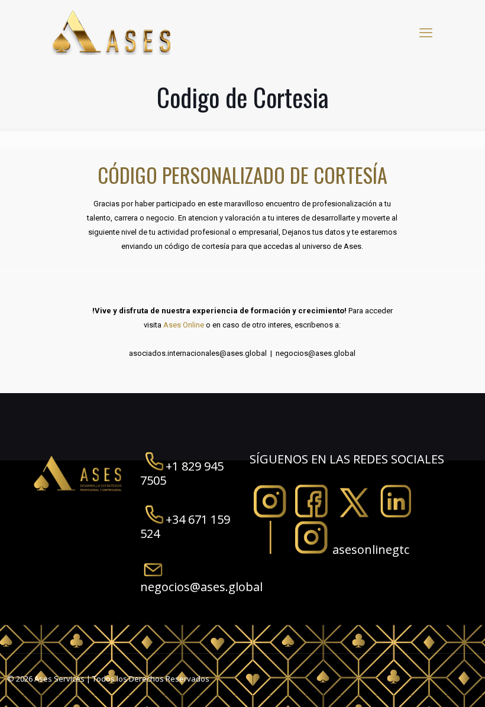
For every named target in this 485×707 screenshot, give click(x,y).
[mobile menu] (426, 32)
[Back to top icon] (428, 682)
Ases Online (182, 324)
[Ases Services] (111, 31)
